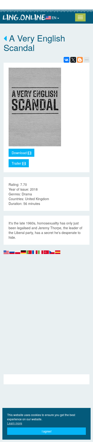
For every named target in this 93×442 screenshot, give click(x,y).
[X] (73, 60)
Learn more (14, 423)
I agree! (47, 431)
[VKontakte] (66, 60)
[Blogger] (80, 60)
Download (20, 152)
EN (54, 17)
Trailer (17, 163)
